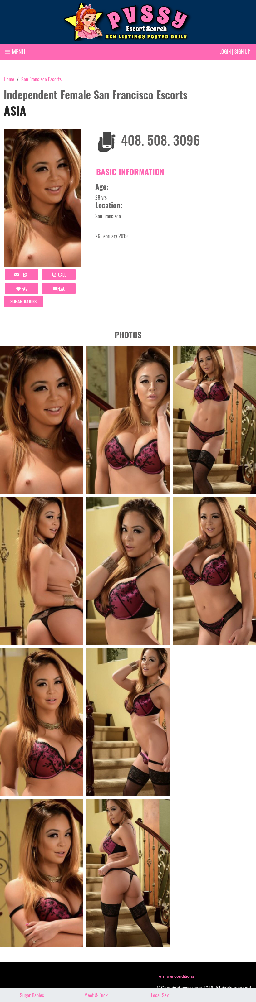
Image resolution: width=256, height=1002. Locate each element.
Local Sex (160, 995)
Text (24, 274)
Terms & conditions (175, 976)
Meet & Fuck (96, 995)
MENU (17, 51)
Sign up (242, 51)
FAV (24, 288)
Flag (61, 288)
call (61, 274)
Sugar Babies (23, 301)
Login (225, 51)
